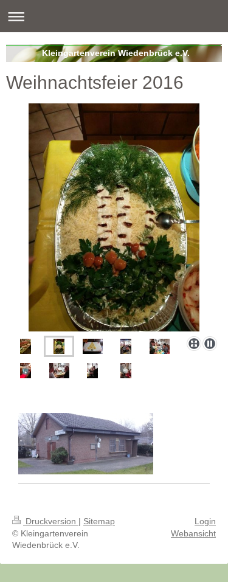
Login (205, 521)
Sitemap (99, 521)
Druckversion (50, 521)
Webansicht (193, 533)
